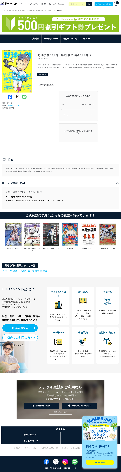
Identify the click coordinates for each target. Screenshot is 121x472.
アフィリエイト (31, 435)
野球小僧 (40, 11)
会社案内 (65, 448)
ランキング (52, 4)
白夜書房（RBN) (13, 105)
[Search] (89, 4)
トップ (4, 11)
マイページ (22, 4)
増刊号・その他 (70, 38)
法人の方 (61, 4)
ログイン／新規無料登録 (103, 4)
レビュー (86, 38)
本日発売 (43, 4)
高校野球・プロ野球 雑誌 (27, 11)
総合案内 (60, 429)
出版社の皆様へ (76, 448)
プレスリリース (31, 441)
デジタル (65, 115)
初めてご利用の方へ (20, 337)
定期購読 (35, 38)
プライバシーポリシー (31, 448)
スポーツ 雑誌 (13, 11)
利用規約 (17, 448)
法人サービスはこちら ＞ (13, 345)
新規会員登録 (20, 328)
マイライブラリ (33, 4)
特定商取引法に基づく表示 (49, 448)
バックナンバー (50, 11)
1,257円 (83, 104)
